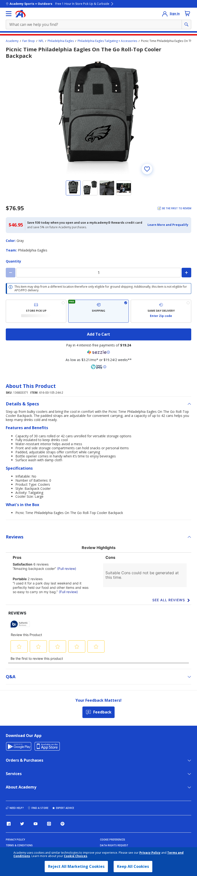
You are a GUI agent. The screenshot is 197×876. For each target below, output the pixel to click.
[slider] (98, 118)
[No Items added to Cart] (187, 13)
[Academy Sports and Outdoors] (20, 14)
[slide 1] (73, 188)
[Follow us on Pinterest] (62, 824)
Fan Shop (28, 41)
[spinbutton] (98, 272)
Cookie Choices (75, 856)
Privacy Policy (149, 853)
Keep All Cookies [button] (133, 866)
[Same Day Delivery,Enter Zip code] (161, 311)
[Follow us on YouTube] (35, 824)
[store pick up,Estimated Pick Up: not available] (36, 311)
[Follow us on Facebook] (9, 824)
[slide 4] (123, 188)
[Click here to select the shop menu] (9, 14)
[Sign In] (165, 14)
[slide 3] (106, 188)
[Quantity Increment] (186, 272)
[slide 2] (90, 188)
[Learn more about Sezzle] (98, 352)
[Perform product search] (186, 24)
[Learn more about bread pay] (98, 367)
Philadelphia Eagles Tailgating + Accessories (107, 41)
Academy (12, 41)
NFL (41, 41)
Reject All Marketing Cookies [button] (76, 866)
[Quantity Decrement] (10, 272)
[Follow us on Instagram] (49, 824)
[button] (168, 225)
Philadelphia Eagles (61, 41)
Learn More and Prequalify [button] (168, 225)
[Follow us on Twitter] (22, 824)
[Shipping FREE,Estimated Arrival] (98, 311)
